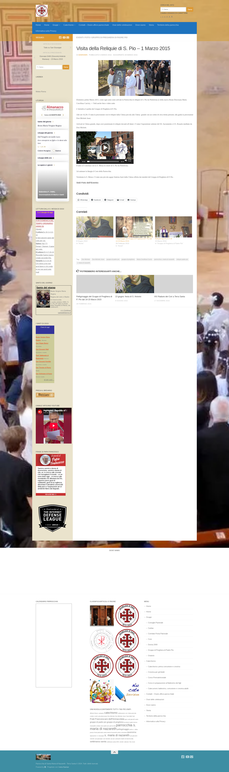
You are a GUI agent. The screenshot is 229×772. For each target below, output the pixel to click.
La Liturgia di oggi (45, 212)
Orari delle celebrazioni (122, 25)
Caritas (151, 628)
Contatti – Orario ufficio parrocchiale (94, 25)
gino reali (127, 719)
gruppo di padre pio (113, 259)
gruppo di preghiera (128, 259)
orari (101, 726)
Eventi (79, 37)
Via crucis (132, 742)
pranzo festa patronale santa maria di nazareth (103, 732)
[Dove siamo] (102, 666)
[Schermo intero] (130, 160)
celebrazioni (121, 713)
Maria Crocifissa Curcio (144, 259)
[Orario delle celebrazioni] (127, 616)
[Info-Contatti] (127, 666)
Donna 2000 (152, 645)
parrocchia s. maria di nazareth (164, 259)
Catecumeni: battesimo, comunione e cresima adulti (168, 688)
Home (38, 25)
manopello (93, 726)
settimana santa (98, 741)
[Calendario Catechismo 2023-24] (102, 641)
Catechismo (68, 25)
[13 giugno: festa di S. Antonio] (94, 226)
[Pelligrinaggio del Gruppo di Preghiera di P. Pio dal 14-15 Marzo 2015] (134, 226)
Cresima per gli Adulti (156, 672)
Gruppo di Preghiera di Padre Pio (109, 37)
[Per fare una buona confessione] (102, 616)
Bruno (96, 713)
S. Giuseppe (100, 735)
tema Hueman (64, 767)
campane (101, 713)
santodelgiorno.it (64, 313)
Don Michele (86, 259)
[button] (135, 78)
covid (95, 716)
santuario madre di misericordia (124, 738)
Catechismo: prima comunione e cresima (164, 666)
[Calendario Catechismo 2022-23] (102, 691)
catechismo (110, 712)
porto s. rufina (134, 729)
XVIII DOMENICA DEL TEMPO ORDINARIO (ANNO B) (45, 223)
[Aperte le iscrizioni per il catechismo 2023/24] (127, 691)
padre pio (106, 726)
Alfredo (92, 713)
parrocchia (112, 726)
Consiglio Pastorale (155, 623)
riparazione (93, 735)
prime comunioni (122, 732)
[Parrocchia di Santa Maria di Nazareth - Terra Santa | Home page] (42, 11)
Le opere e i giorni (52, 181)
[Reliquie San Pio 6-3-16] (173, 226)
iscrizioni (126, 722)
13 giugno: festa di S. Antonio (86, 239)
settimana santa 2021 (113, 742)
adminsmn (82, 55)
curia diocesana (102, 716)
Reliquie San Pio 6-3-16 (163, 239)
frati (133, 716)
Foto (87, 37)
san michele (106, 738)
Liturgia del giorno (52, 142)
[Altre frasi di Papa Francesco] (50, 495)
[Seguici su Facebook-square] (60, 37)
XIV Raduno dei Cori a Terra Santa (169, 296)
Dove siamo (140, 25)
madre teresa (133, 722)
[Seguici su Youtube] (63, 37)
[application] (105, 147)
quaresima (131, 732)
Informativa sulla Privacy (46, 31)
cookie (92, 716)
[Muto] (126, 160)
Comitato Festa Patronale (158, 634)
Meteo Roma (41, 92)
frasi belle (129, 716)
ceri (126, 713)
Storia (151, 25)
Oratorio (151, 656)
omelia (98, 726)
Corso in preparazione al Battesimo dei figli (164, 683)
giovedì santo (134, 719)
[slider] (103, 161)
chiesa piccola (132, 713)
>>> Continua (65, 310)
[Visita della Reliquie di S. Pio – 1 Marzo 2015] (134, 78)
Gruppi (55, 25)
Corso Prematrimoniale (157, 677)
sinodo (121, 742)
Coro (150, 639)
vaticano (126, 742)
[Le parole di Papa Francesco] (51, 455)
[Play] (79, 160)
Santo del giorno (52, 124)
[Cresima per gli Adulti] (127, 641)
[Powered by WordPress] (45, 767)
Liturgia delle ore (52, 158)
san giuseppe (99, 738)
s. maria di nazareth (83, 263)
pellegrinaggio (123, 729)
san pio (112, 738)
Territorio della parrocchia (168, 25)
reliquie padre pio (182, 259)
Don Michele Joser (98, 259)
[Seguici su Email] (67, 37)
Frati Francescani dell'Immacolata (107, 719)
